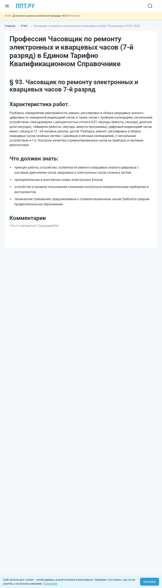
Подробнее (50, 583)
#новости (75, 15)
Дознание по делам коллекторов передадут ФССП (41, 15)
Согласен (149, 581)
